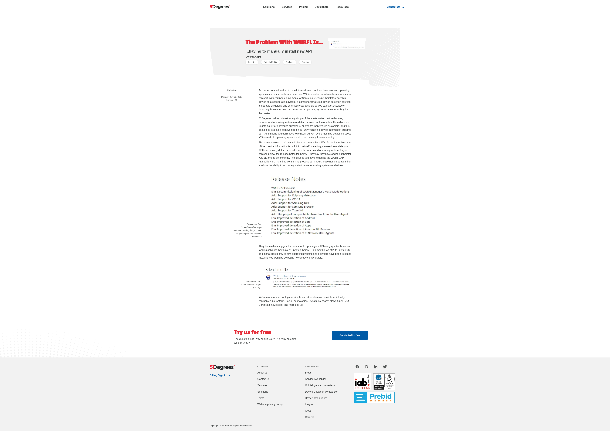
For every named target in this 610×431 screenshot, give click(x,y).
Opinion (305, 62)
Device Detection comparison (321, 391)
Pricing (303, 7)
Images (309, 404)
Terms (260, 398)
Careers (309, 417)
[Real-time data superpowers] (222, 7)
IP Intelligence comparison (320, 385)
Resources (342, 7)
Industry (252, 62)
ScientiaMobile (270, 62)
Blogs (308, 372)
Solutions (269, 7)
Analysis (290, 62)
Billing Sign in (218, 375)
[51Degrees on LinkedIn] (376, 367)
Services (287, 7)
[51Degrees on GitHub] (366, 367)
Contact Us (393, 7)
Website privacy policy (270, 404)
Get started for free (349, 335)
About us (262, 372)
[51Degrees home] (222, 367)
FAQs (308, 410)
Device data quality (316, 398)
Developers (322, 7)
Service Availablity (315, 379)
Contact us (263, 379)
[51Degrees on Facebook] (357, 367)
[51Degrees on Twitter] (385, 367)
